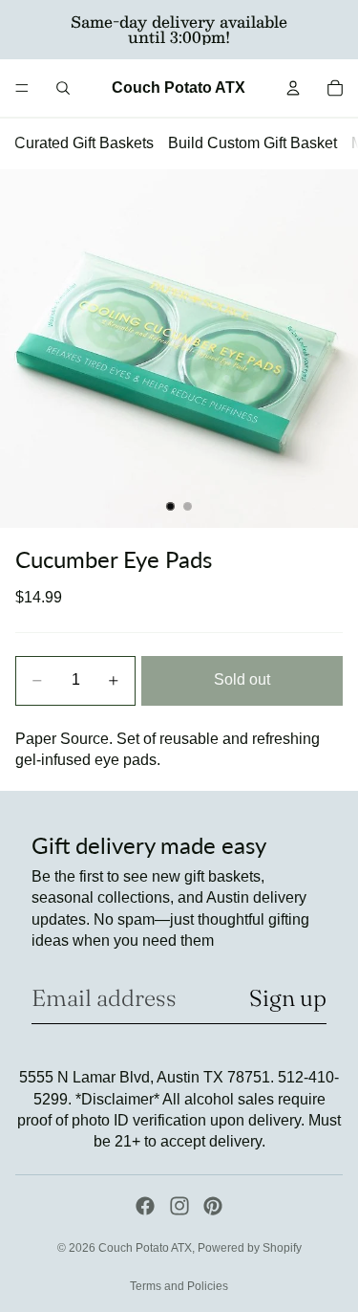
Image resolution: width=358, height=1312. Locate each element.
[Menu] (22, 88)
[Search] (63, 88)
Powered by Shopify (250, 1248)
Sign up (287, 998)
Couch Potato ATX (145, 1248)
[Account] (293, 88)
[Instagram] (179, 1205)
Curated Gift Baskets (84, 143)
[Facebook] (145, 1205)
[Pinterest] (212, 1205)
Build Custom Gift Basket (252, 143)
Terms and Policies (179, 1286)
